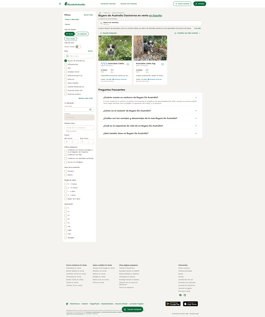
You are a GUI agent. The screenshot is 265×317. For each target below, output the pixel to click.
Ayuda (180, 274)
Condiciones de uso (185, 280)
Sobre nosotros (184, 268)
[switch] (78, 46)
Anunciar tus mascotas (186, 282)
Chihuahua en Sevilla (127, 277)
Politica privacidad (185, 271)
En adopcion (82, 34)
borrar (90, 51)
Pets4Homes (75, 304)
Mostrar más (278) (86, 98)
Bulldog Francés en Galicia (129, 280)
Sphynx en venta (99, 274)
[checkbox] (66, 61)
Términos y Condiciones (93, 312)
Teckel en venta (72, 282)
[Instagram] (185, 295)
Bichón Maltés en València (129, 274)
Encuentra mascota (108, 4)
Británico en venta (99, 271)
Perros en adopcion (126, 287)
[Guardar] (127, 64)
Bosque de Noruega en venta (103, 268)
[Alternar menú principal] (60, 4)
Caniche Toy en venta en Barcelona (128, 284)
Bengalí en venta (99, 277)
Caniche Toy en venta (74, 285)
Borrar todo (88, 15)
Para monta (70, 39)
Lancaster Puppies (136, 304)
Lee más (197, 28)
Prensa (180, 277)
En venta (69, 34)
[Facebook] (180, 295)
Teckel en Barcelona (126, 268)
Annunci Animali (121, 304)
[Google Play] (173, 303)
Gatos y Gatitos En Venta (102, 265)
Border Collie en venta (74, 280)
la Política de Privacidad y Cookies (111, 312)
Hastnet (85, 304)
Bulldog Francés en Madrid (129, 271)
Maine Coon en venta (101, 280)
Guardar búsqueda (110, 33)
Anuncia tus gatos (185, 288)
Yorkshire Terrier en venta (76, 274)
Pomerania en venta (73, 277)
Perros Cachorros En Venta (76, 265)
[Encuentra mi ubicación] (90, 109)
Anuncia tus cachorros (186, 285)
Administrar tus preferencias (75, 313)
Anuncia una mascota (128, 4)
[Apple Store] (190, 303)
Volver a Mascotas (72, 19)
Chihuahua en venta (73, 268)
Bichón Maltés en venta (75, 271)
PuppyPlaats (94, 304)
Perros (67, 24)
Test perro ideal (184, 291)
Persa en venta (98, 282)
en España (155, 15)
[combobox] (76, 109)
